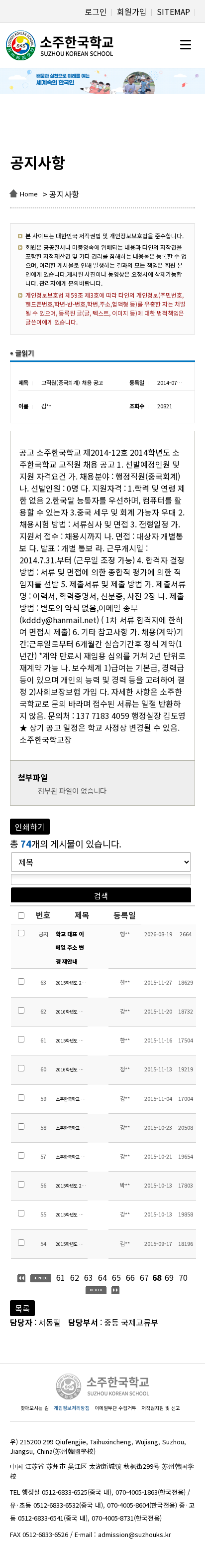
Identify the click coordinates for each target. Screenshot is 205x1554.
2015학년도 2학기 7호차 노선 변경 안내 (71, 1186)
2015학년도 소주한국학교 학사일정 (71, 1214)
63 (88, 1277)
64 (102, 1277)
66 (130, 1277)
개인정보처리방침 (72, 1407)
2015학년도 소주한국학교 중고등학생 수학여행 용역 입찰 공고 (71, 1244)
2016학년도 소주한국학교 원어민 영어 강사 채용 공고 (71, 1069)
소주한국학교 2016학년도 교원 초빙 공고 (71, 1128)
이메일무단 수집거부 (115, 1407)
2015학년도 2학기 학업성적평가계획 (71, 983)
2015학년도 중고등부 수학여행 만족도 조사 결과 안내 (71, 1040)
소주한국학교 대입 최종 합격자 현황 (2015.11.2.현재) (71, 1099)
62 (74, 1277)
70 (183, 1277)
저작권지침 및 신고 (160, 1407)
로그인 (96, 11)
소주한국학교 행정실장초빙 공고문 (71, 1157)
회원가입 (132, 11)
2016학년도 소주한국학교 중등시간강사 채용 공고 (71, 1012)
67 (144, 1277)
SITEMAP (173, 11)
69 (169, 1277)
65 (116, 1277)
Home (29, 193)
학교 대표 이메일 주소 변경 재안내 (70, 947)
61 (60, 1277)
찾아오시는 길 (34, 1407)
